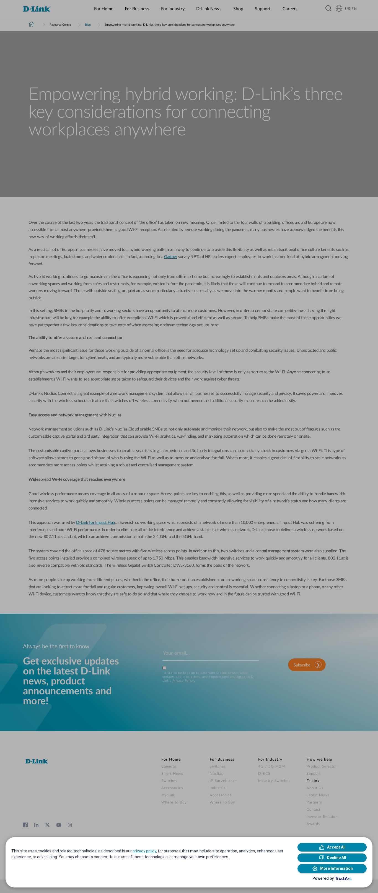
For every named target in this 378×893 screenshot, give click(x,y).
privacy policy (144, 851)
